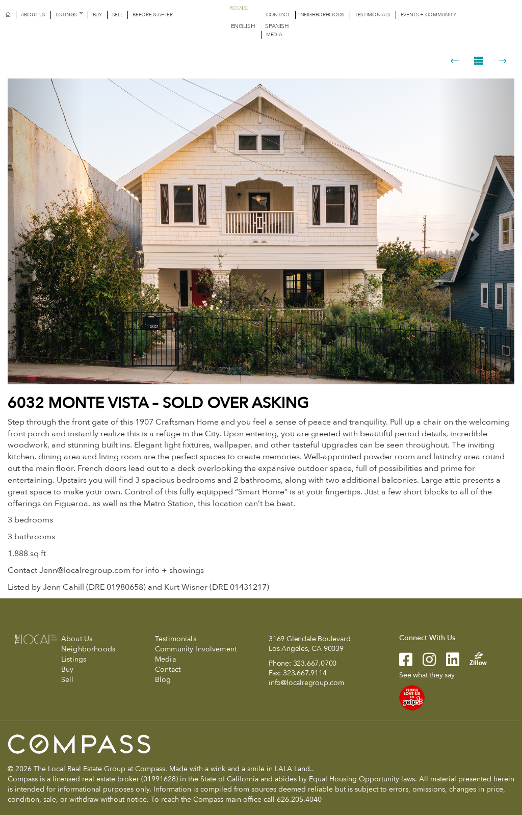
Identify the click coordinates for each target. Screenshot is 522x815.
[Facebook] (405, 663)
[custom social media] (473, 658)
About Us (33, 14)
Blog (163, 680)
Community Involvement (196, 649)
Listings (66, 14)
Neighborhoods (322, 14)
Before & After (152, 14)
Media (274, 34)
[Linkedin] (447, 663)
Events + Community (428, 14)
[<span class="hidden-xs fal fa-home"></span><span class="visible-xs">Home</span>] (8, 15)
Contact (278, 14)
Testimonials (372, 14)
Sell (117, 14)
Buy (97, 14)
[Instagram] (424, 663)
